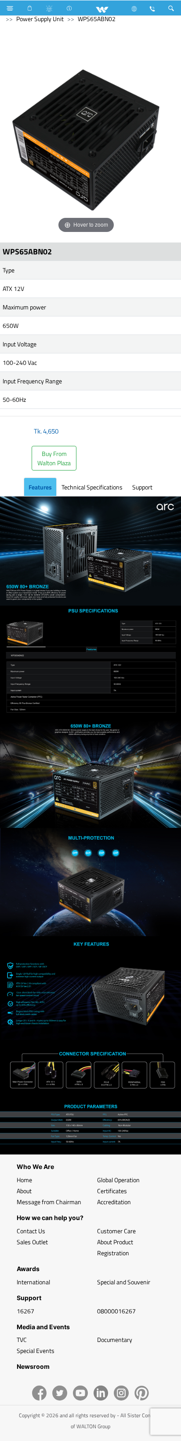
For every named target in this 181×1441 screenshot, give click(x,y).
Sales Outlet (32, 1241)
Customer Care (116, 1230)
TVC (22, 1339)
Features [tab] (40, 487)
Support (142, 487)
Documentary (114, 1339)
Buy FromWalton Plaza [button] (54, 458)
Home (24, 1179)
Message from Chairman (49, 1201)
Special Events (35, 1350)
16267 (25, 1311)
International (33, 1282)
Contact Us (31, 1230)
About (24, 1190)
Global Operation (118, 1179)
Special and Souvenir (123, 1282)
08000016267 (116, 1311)
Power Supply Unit (40, 18)
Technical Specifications (92, 487)
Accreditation (114, 1201)
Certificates (112, 1190)
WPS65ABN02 (97, 18)
